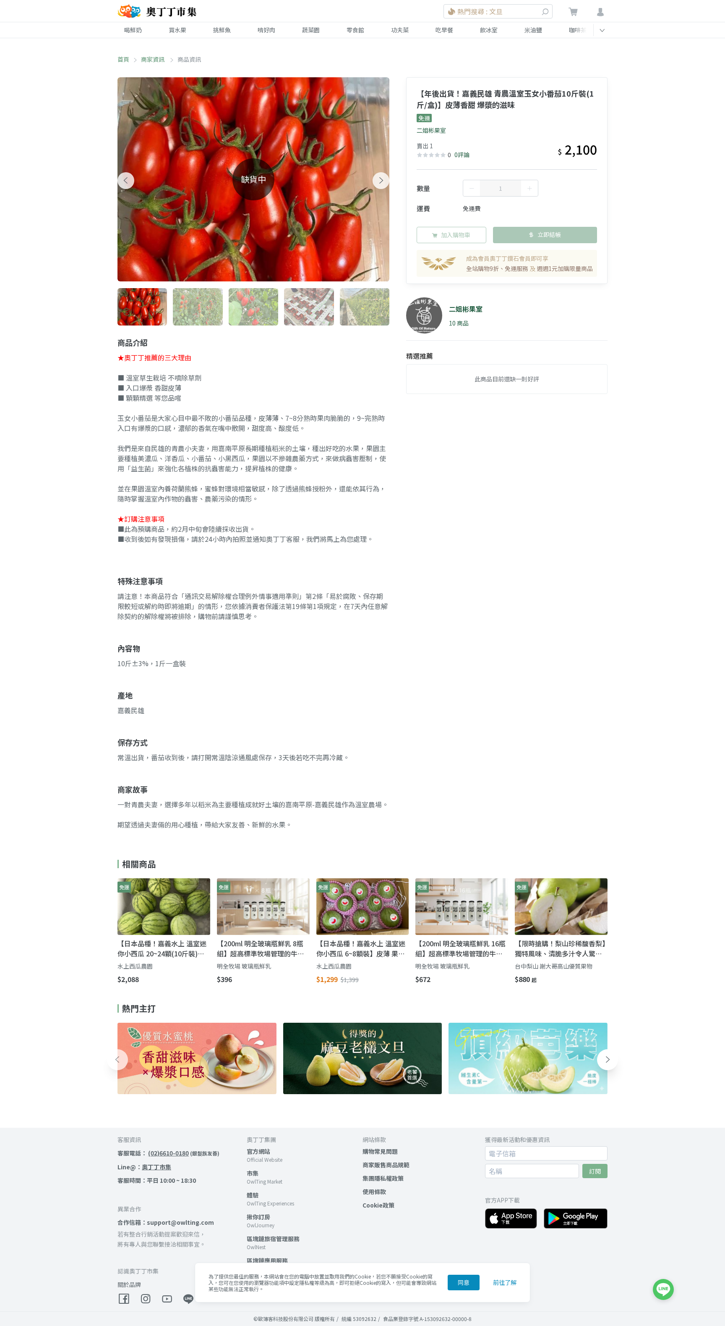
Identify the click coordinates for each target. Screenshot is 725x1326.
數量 (423, 188)
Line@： (144, 1167)
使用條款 (374, 1191)
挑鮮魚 (222, 30)
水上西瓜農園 (135, 966)
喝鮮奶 (133, 30)
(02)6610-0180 (168, 1153)
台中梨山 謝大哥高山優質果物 (553, 966)
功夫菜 (400, 30)
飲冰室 (489, 30)
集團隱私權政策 (383, 1178)
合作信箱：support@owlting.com (165, 1222)
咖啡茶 (578, 30)
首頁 (123, 59)
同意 (463, 1282)
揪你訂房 (258, 1217)
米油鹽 (533, 30)
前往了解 (504, 1282)
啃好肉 (266, 30)
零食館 (355, 30)
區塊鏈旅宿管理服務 (273, 1238)
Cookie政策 (378, 1205)
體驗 (252, 1195)
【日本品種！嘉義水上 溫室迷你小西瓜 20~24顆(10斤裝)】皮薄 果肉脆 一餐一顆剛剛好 (161, 948)
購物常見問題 (380, 1151)
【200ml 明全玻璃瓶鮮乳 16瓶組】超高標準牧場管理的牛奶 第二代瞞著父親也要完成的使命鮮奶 (460, 948)
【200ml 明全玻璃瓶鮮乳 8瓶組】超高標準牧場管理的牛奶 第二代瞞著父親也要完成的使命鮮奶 (260, 948)
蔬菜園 (311, 30)
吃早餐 (444, 30)
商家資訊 (153, 59)
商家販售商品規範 (385, 1165)
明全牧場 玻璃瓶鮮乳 (244, 966)
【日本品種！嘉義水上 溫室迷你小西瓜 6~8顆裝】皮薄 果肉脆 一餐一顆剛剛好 (360, 948)
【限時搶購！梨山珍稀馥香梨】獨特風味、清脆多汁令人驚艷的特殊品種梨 (560, 948)
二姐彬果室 (431, 130)
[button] (125, 180)
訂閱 (595, 1171)
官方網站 (258, 1151)
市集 (252, 1173)
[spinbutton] (500, 188)
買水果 (177, 30)
